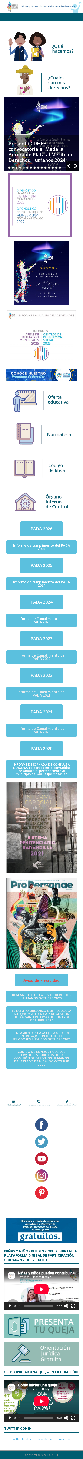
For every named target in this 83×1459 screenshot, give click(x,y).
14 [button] (56, 167)
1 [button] (9, 167)
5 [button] (23, 167)
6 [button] (27, 167)
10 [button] (41, 167)
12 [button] (49, 167)
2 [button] (12, 167)
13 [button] (52, 167)
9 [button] (38, 167)
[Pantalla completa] (73, 1306)
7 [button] (31, 167)
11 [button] (45, 167)
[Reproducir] (10, 1306)
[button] (69, 166)
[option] (41, 134)
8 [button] (34, 167)
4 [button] (20, 167)
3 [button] (16, 167)
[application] (41, 1289)
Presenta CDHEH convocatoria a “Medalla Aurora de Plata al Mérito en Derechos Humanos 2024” (41, 151)
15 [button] (60, 167)
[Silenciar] (66, 1306)
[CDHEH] (41, 10)
